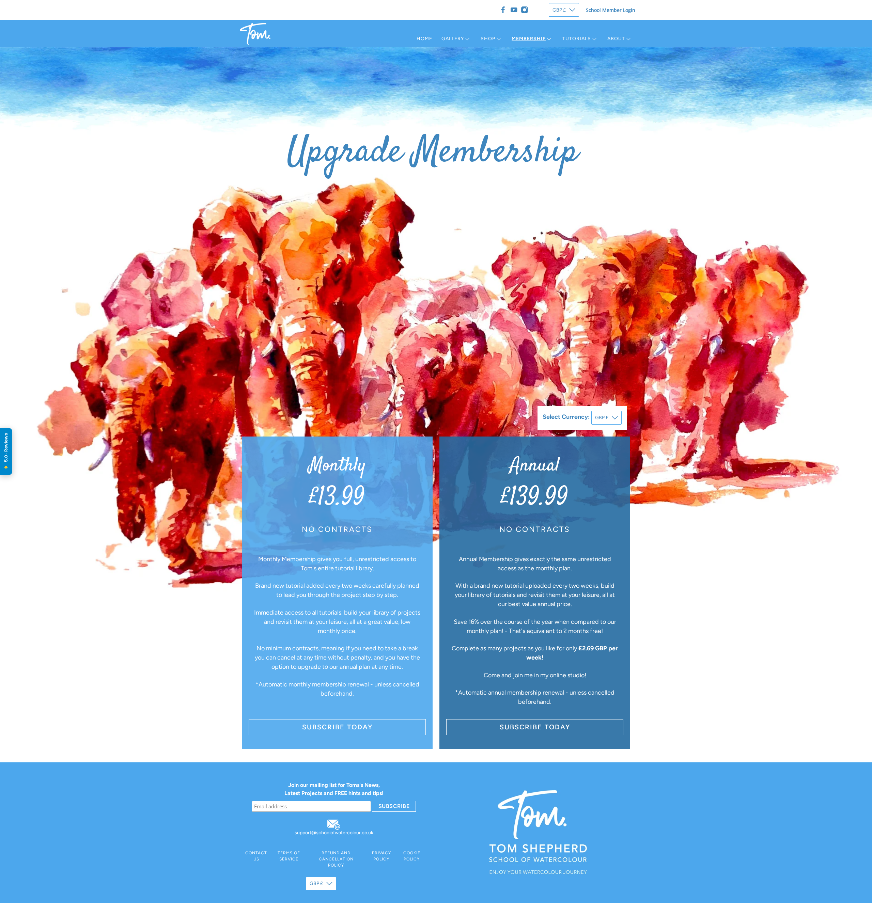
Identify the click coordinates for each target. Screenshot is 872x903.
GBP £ (559, 10)
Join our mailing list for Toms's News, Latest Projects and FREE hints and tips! (334, 789)
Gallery (452, 39)
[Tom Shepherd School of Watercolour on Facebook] (503, 10)
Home (424, 39)
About (616, 39)
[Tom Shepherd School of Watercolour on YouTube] (514, 10)
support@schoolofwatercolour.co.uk (334, 833)
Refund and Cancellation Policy (336, 859)
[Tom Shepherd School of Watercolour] (255, 34)
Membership (529, 39)
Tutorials (576, 39)
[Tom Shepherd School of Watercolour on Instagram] (524, 10)
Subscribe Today (337, 727)
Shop (488, 39)
